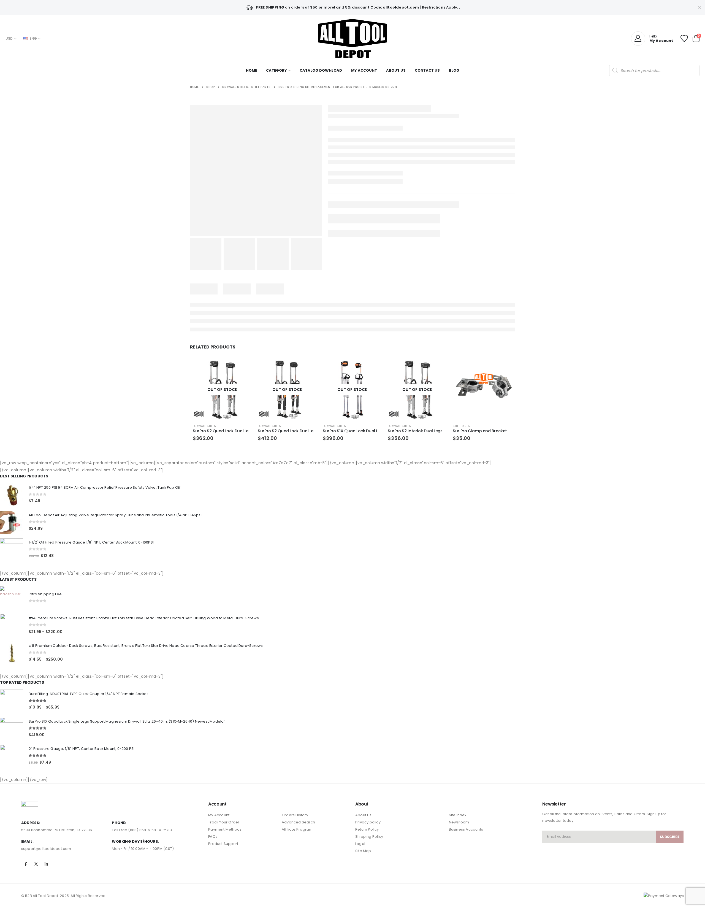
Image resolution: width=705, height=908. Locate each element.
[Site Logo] (352, 38)
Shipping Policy (369, 836)
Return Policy (367, 829)
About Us (396, 70)
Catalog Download (321, 70)
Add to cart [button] (503, 369)
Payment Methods (225, 829)
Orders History (295, 815)
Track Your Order (223, 822)
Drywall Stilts (204, 426)
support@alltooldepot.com (46, 848)
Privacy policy (368, 822)
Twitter (36, 864)
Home (251, 70)
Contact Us (427, 70)
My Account (364, 70)
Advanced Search (298, 822)
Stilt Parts (461, 426)
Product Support (223, 843)
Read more (243, 369)
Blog (454, 70)
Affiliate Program (297, 829)
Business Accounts (466, 829)
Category (276, 70)
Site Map (363, 850)
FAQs (213, 836)
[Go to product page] (482, 389)
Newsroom (459, 822)
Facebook (26, 864)
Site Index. (458, 815)
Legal (360, 843)
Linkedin (46, 864)
